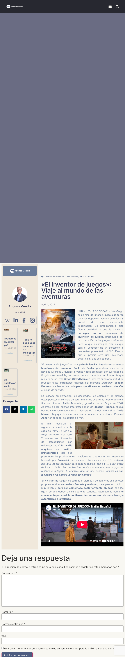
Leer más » (8, 353)
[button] (110, 6)
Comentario (9, 573)
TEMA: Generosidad (54, 276)
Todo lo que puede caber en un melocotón (29, 346)
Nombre (7, 612)
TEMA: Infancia (87, 276)
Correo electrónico (13, 624)
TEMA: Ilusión (72, 276)
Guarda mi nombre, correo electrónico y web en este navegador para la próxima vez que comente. (61, 648)
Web (4, 636)
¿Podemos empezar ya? (10, 342)
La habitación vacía (10, 383)
